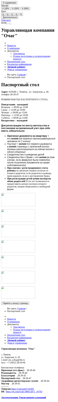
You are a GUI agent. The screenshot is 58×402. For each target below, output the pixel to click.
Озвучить (6, 20)
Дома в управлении (17, 69)
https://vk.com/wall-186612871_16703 (24, 391)
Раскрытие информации (19, 64)
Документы (19, 53)
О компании (13, 48)
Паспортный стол (16, 61)
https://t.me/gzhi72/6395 (22, 389)
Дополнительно (9, 17)
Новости (11, 45)
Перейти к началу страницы (15, 303)
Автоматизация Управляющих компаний (23, 397)
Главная (21, 74)
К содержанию (9, 3)
